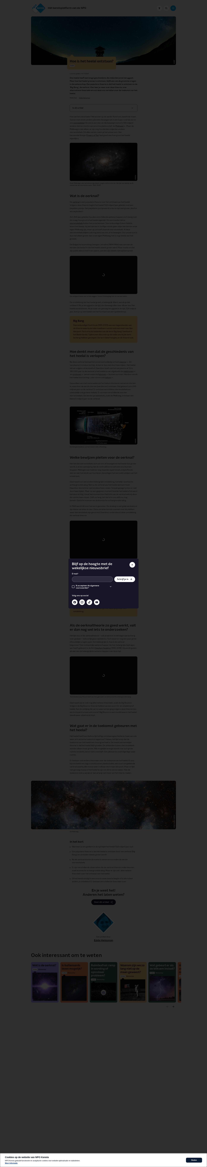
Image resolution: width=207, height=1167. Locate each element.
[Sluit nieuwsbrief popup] (132, 565)
